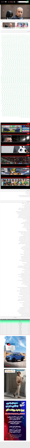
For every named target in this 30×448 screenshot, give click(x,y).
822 (16, 101)
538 (1, 77)
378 (19, 64)
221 (4, 50)
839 (11, 103)
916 (6, 109)
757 (23, 96)
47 (16, 37)
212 (20, 50)
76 (27, 40)
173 (4, 46)
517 (12, 76)
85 (13, 40)
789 (19, 99)
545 (17, 78)
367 (11, 63)
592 (13, 82)
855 (9, 104)
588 (21, 82)
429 (8, 68)
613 (4, 83)
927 (14, 110)
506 (4, 74)
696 (21, 91)
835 (19, 103)
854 (11, 104)
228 (19, 51)
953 (23, 113)
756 (25, 96)
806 (16, 100)
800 (27, 100)
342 (3, 60)
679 (25, 90)
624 (13, 85)
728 (21, 94)
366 (13, 63)
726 (25, 94)
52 (8, 37)
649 (23, 87)
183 (14, 47)
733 (12, 94)
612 (6, 83)
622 (16, 85)
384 (7, 64)
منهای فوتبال (23, 203)
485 (15, 73)
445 (5, 69)
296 (4, 56)
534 (9, 77)
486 (13, 73)
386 (3, 64)
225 (25, 51)
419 (27, 68)
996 (27, 117)
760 (17, 96)
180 (20, 47)
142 (2, 44)
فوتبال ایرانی (28, 203)
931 (7, 110)
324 (10, 59)
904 (27, 109)
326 (6, 59)
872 (4, 105)
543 (21, 78)
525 (27, 77)
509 (27, 76)
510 (25, 76)
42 (24, 37)
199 (15, 49)
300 (25, 58)
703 (9, 91)
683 (17, 90)
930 (9, 110)
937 (25, 112)
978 (5, 114)
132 (20, 44)
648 (25, 87)
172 (6, 46)
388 (27, 65)
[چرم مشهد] (15, 384)
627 (7, 85)
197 (18, 49)
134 (16, 44)
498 (19, 74)
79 (22, 40)
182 (16, 47)
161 (25, 46)
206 (2, 49)
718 (11, 92)
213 (18, 50)
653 (16, 87)
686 (12, 90)
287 (21, 56)
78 (24, 40)
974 (12, 114)
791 (15, 99)
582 (4, 81)
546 (15, 78)
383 (9, 64)
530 (17, 77)
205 (4, 49)
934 (1, 110)
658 (6, 87)
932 (5, 110)
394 (15, 65)
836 (17, 103)
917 (4, 109)
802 (23, 100)
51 (10, 37)
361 (23, 63)
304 (18, 58)
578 (11, 81)
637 (17, 86)
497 (21, 74)
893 (19, 108)
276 (14, 55)
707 (1, 91)
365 (15, 63)
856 (7, 104)
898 (9, 108)
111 (27, 42)
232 (12, 51)
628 (5, 85)
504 (8, 74)
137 (11, 44)
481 (23, 73)
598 (1, 82)
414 (7, 67)
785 (27, 99)
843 (3, 103)
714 (18, 92)
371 (4, 63)
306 (14, 58)
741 (25, 95)
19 (3, 35)
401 (2, 65)
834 (21, 103)
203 (8, 49)
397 (9, 65)
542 (23, 78)
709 (27, 92)
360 (25, 63)
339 (9, 60)
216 (13, 50)
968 (23, 114)
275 (16, 55)
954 (21, 113)
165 (18, 46)
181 (18, 47)
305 (16, 58)
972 (16, 114)
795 (8, 99)
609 (11, 83)
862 (23, 105)
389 (25, 65)
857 (5, 104)
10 (16, 35)
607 (14, 83)
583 (2, 81)
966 (27, 114)
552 (3, 78)
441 (13, 69)
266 (4, 54)
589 (19, 82)
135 (14, 44)
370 (6, 63)
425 (16, 68)
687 (10, 90)
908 (20, 109)
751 (6, 95)
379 (17, 64)
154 (9, 45)
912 (13, 109)
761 (15, 96)
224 (27, 51)
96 (24, 41)
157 (3, 45)
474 (8, 72)
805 (18, 100)
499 (17, 74)
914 (9, 109)
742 (23, 95)
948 (4, 112)
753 (2, 95)
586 (25, 82)
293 (10, 56)
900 (6, 108)
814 (1, 100)
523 (1, 76)
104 (11, 41)
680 (23, 90)
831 (27, 103)
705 (5, 91)
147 (21, 45)
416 (3, 67)
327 (4, 59)
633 (25, 86)
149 (18, 45)
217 (11, 50)
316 (25, 59)
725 (27, 94)
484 (17, 73)
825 (10, 101)
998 (23, 117)
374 (27, 64)
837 (15, 103)
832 (25, 103)
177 (25, 47)
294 (8, 56)
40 (27, 37)
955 (19, 113)
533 (11, 77)
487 (11, 73)
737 (4, 94)
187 (7, 47)
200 (13, 49)
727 (23, 94)
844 (1, 103)
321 (16, 59)
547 (13, 78)
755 (27, 96)
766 (6, 96)
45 (19, 37)
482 (21, 73)
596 (5, 82)
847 (25, 104)
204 (6, 49)
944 (12, 112)
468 (19, 72)
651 (19, 87)
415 (5, 67)
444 (7, 69)
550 (7, 78)
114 (22, 42)
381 (13, 64)
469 (17, 72)
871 (6, 105)
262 (12, 54)
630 (2, 85)
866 (15, 105)
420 (25, 68)
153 (11, 45)
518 (10, 76)
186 (9, 47)
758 (21, 96)
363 (19, 63)
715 (16, 92)
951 (27, 113)
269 (27, 55)
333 (21, 60)
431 (5, 68)
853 (13, 104)
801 (25, 100)
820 (19, 101)
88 (8, 40)
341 (5, 60)
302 (21, 58)
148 (20, 45)
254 (27, 54)
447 (2, 69)
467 (21, 72)
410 (14, 67)
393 (17, 65)
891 (23, 108)
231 (14, 51)
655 (12, 87)
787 (23, 99)
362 (21, 63)
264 (8, 54)
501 (14, 74)
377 (21, 64)
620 (20, 85)
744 (19, 95)
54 (5, 37)
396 (11, 65)
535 (7, 77)
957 (15, 113)
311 (5, 58)
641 (10, 86)
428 (10, 68)
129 (25, 44)
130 (23, 44)
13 (12, 35)
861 (25, 105)
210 (23, 50)
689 (6, 90)
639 (13, 86)
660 (2, 87)
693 (27, 91)
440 (15, 69)
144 (27, 45)
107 (6, 41)
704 (7, 91)
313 (1, 58)
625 (11, 85)
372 (2, 63)
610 (9, 83)
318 (21, 59)
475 (6, 72)
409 (16, 67)
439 (17, 69)
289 (17, 56)
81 (19, 40)
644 (4, 86)
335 (17, 60)
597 (3, 82)
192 (27, 49)
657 (8, 87)
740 (27, 95)
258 (19, 54)
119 (14, 42)
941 (17, 112)
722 (4, 92)
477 (2, 72)
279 (8, 55)
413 (9, 67)
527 (23, 77)
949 (2, 112)
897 (11, 108)
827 (6, 101)
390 (23, 65)
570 (27, 81)
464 (27, 72)
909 (18, 109)
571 (25, 81)
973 (14, 114)
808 (12, 100)
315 (27, 59)
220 (6, 50)
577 (13, 81)
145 (25, 45)
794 (10, 99)
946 (8, 112)
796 (6, 99)
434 (27, 69)
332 (23, 60)
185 (11, 47)
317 (23, 59)
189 (3, 47)
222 (2, 50)
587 (23, 82)
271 (23, 55)
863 (21, 105)
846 (27, 104)
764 (10, 96)
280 (6, 55)
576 (15, 81)
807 (14, 100)
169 (11, 46)
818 (23, 101)
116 (19, 42)
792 (13, 99)
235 (6, 51)
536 (5, 77)
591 (15, 82)
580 (7, 81)
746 (15, 95)
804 (19, 100)
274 (18, 55)
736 (6, 94)
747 (13, 95)
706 (3, 91)
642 (8, 86)
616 (27, 85)
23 (26, 36)
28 (18, 36)
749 (10, 95)
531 (15, 77)
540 (27, 78)
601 (25, 83)
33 (10, 36)
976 (8, 114)
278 (10, 55)
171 (8, 46)
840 (9, 103)
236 (4, 51)
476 (4, 72)
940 (19, 112)
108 (4, 41)
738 (2, 94)
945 (10, 112)
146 (23, 45)
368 (9, 63)
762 (13, 96)
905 (25, 109)
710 (25, 92)
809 (10, 100)
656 (10, 87)
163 (22, 46)
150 (16, 45)
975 (10, 114)
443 (9, 69)
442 (11, 69)
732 (14, 94)
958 (13, 113)
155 (7, 45)
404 (25, 67)
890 (25, 108)
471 (14, 72)
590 (17, 82)
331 (25, 60)
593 (11, 82)
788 (21, 99)
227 (21, 51)
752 (4, 95)
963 (4, 113)
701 (12, 91)
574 (19, 81)
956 (17, 113)
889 (27, 108)
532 (13, 77)
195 (22, 49)
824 (12, 101)
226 (23, 51)
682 (19, 90)
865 (17, 105)
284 (27, 56)
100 (18, 41)
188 (5, 47)
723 (2, 92)
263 (10, 54)
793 (11, 99)
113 (24, 42)
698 (18, 91)
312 (3, 58)
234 (8, 51)
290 (15, 56)
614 (2, 83)
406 (21, 67)
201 (11, 49)
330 (27, 60)
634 (23, 86)
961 (8, 113)
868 (11, 105)
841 (7, 103)
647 (27, 87)
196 (20, 49)
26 (21, 36)
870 (8, 105)
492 (2, 73)
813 (3, 100)
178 (23, 47)
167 (15, 46)
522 (3, 76)
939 (21, 112)
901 (4, 108)
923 (22, 110)
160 (27, 46)
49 (13, 37)
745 (17, 95)
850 (19, 104)
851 (17, 104)
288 (19, 56)
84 (14, 40)
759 (19, 96)
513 (20, 76)
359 (27, 63)
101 (16, 41)
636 (19, 86)
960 (10, 113)
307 (12, 58)
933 (3, 110)
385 (5, 64)
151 (14, 45)
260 (15, 54)
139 (7, 44)
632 (27, 86)
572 (23, 81)
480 (25, 73)
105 (9, 41)
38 (2, 36)
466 (23, 72)
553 (1, 78)
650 (21, 87)
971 (18, 114)
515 (16, 76)
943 (14, 112)
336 (15, 60)
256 (23, 54)
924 (20, 110)
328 (2, 59)
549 (9, 78)
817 (25, 101)
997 (25, 117)
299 (27, 58)
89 (6, 40)
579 (9, 81)
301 (23, 58)
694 (25, 91)
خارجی (25, 203)
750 (8, 95)
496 (23, 74)
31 (13, 36)
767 (4, 96)
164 (20, 46)
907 (21, 109)
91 (3, 40)
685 (14, 90)
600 (27, 83)
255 (25, 54)
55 (3, 37)
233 (10, 51)
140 (5, 44)
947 (6, 112)
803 (21, 100)
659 (4, 87)
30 (15, 36)
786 (25, 99)
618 (23, 85)
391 (21, 65)
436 (23, 69)
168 (13, 46)
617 (25, 85)
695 (23, 91)
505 (6, 74)
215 (15, 50)
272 (21, 55)
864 (19, 105)
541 (25, 78)
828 (4, 101)
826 (8, 101)
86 (11, 40)
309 (8, 58)
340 (7, 60)
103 (13, 41)
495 (25, 74)
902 (2, 108)
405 (23, 67)
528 (21, 77)
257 (21, 54)
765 (8, 96)
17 (6, 35)
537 (3, 77)
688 (8, 90)
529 (19, 77)
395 (13, 65)
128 (27, 44)
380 (15, 64)
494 (27, 74)
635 (21, 86)
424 (18, 68)
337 (13, 60)
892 (21, 108)
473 (10, 72)
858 (3, 104)
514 (18, 76)
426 (14, 68)
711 (23, 92)
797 (4, 99)
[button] (1, 26)
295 (6, 56)
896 (13, 108)
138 (9, 44)
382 (11, 64)
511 (23, 76)
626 (9, 85)
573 (21, 81)
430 (6, 68)
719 (9, 92)
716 (14, 92)
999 (21, 117)
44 (21, 37)
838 (13, 103)
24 (24, 36)
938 (23, 112)
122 (9, 42)
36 (5, 36)
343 (1, 60)
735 (8, 94)
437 (21, 69)
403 (27, 67)
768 (2, 96)
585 (27, 82)
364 (17, 63)
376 (23, 64)
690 (4, 90)
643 (6, 86)
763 (11, 96)
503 (10, 74)
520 (7, 76)
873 (2, 105)
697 (19, 91)
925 (18, 110)
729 (19, 94)
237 (2, 51)
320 (18, 59)
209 (25, 50)
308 (10, 58)
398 (7, 65)
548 (11, 78)
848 (23, 104)
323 (12, 59)
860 (27, 105)
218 (9, 50)
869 (10, 105)
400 (4, 65)
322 (14, 59)
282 (3, 55)
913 (11, 109)
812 (5, 100)
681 (21, 90)
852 (15, 104)
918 (2, 109)
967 (25, 114)
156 (5, 45)
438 (19, 69)
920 (27, 110)
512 (21, 76)
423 (20, 68)
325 (8, 59)
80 (21, 40)
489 (7, 73)
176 (27, 47)
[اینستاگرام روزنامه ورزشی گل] (15, 421)
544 (19, 78)
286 (23, 56)
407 (19, 67)
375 (25, 64)
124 (5, 42)
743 (21, 95)
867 (13, 105)
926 (16, 110)
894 (17, 108)
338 (11, 60)
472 (12, 72)
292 (12, 56)
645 (2, 86)
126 (2, 42)
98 (21, 41)
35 (7, 36)
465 (25, 72)
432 (3, 68)
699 (16, 91)
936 (27, 112)
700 (14, 91)
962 (6, 113)
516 (14, 76)
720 (7, 92)
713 (20, 92)
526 (25, 77)
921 (25, 110)
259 (17, 54)
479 (27, 73)
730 (17, 94)
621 (18, 85)
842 (5, 103)
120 (12, 42)
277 (12, 55)
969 (21, 114)
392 (19, 65)
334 (19, 60)
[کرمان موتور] (15, 352)
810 (8, 100)
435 (25, 69)
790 (17, 99)
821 (18, 101)
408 (18, 67)
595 (7, 82)
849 (21, 104)
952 (25, 113)
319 (19, 59)
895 (15, 108)
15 (9, 35)
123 (7, 42)
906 (23, 109)
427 (12, 68)
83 (16, 40)
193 (25, 49)
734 (10, 94)
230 (16, 51)
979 (3, 114)
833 (23, 103)
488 (9, 73)
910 (16, 109)
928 (12, 110)
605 (18, 83)
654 (14, 87)
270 (25, 55)
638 (15, 86)
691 (2, 90)
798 (2, 99)
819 (21, 101)
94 (27, 41)
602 (23, 83)
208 (27, 50)
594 (9, 82)
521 (5, 76)
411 (12, 67)
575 (17, 81)
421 (23, 68)
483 (19, 73)
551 (5, 78)
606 (16, 83)
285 (25, 56)
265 (6, 54)
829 (2, 101)
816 (27, 101)
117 (17, 42)
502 (12, 74)
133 (18, 44)
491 (4, 73)
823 (14, 101)
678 (27, 90)
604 (20, 83)
